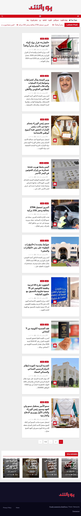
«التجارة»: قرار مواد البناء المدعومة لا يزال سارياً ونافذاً (70, 461)
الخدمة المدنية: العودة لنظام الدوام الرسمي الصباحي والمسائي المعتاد (36, 368)
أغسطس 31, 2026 (41, 49)
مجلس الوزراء (34, 20)
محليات (42, 38)
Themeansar (76, 511)
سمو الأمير (56, 20)
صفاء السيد (31, 49)
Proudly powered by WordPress (58, 507)
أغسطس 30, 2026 (41, 177)
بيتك (28, 20)
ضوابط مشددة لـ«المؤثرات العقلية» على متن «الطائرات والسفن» (36, 247)
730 (45, 442)
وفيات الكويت (63, 20)
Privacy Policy (7, 507)
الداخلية (44, 20)
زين (40, 20)
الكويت (50, 20)
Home (17, 507)
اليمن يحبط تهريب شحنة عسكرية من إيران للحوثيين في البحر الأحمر (37, 170)
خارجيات (46, 163)
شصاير (46, 38)
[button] (2, 16)
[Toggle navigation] (40, 16)
